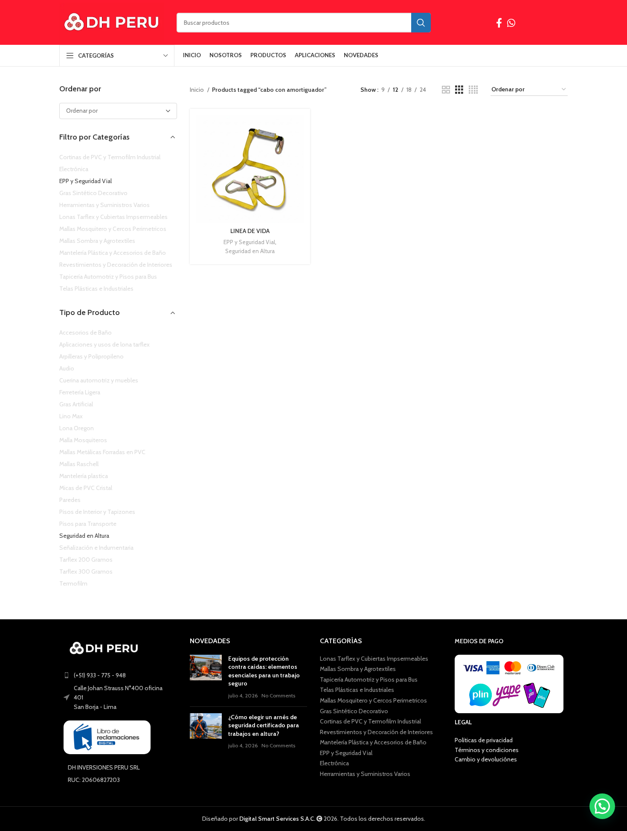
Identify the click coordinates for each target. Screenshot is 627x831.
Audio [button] (66, 368)
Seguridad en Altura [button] (84, 535)
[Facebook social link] (499, 22)
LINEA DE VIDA (250, 231)
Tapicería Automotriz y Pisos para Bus (369, 679)
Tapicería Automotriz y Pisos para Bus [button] (108, 276)
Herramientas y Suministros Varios (365, 774)
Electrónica (334, 763)
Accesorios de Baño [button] (85, 332)
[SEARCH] (421, 22)
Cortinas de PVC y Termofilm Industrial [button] (109, 157)
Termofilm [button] (73, 583)
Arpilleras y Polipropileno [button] (91, 356)
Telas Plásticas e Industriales (357, 690)
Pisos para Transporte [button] (87, 524)
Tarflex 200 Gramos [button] (86, 559)
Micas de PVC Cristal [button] (85, 488)
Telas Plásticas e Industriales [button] (96, 288)
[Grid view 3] (459, 90)
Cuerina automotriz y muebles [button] (98, 380)
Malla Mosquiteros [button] (83, 440)
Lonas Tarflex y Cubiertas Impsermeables (374, 658)
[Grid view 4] (473, 90)
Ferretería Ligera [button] (79, 392)
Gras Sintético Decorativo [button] (93, 193)
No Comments (278, 695)
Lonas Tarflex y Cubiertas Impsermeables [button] (113, 217)
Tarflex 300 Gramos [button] (86, 571)
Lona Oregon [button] (76, 428)
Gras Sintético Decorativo (354, 711)
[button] (602, 806)
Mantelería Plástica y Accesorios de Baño (373, 742)
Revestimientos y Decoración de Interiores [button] (115, 264)
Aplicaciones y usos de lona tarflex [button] (104, 344)
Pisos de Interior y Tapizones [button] (97, 512)
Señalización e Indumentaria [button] (96, 547)
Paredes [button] (70, 500)
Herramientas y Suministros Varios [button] (104, 205)
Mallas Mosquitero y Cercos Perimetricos (373, 700)
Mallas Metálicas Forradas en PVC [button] (102, 452)
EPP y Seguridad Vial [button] (85, 181)
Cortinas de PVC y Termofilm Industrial (370, 721)
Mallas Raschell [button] (79, 464)
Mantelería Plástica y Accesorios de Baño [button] (112, 253)
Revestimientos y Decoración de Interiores (376, 732)
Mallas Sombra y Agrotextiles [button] (97, 241)
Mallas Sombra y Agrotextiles (358, 669)
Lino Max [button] (71, 416)
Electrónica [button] (73, 169)
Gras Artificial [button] (76, 404)
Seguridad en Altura (250, 251)
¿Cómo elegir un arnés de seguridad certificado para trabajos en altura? (263, 725)
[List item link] (118, 675)
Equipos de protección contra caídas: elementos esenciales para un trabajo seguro (264, 671)
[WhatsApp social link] (511, 22)
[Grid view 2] (446, 90)
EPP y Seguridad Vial (249, 242)
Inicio (197, 89)
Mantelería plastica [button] (83, 476)
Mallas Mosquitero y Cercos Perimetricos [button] (112, 229)
